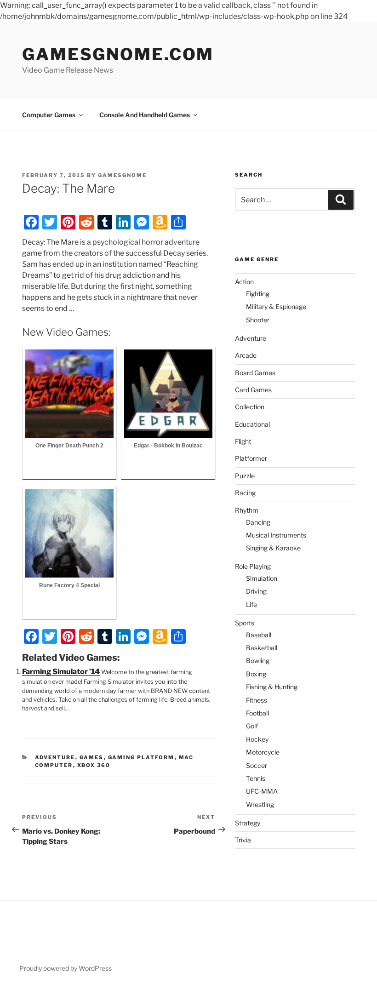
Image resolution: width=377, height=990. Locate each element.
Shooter (257, 320)
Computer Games (48, 115)
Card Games (253, 390)
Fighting (257, 294)
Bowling (257, 660)
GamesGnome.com (118, 54)
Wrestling (260, 804)
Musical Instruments (276, 535)
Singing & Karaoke (273, 548)
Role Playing (253, 566)
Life (251, 604)
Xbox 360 (94, 765)
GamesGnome (122, 175)
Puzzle (245, 476)
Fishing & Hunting (271, 687)
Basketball (261, 648)
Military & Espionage (276, 306)
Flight (243, 441)
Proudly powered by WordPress (65, 968)
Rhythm (246, 510)
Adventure (55, 757)
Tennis (255, 778)
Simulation (261, 578)
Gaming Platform (141, 757)
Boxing (256, 674)
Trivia (243, 840)
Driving (256, 591)
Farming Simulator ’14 (61, 671)
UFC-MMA (262, 791)
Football (257, 713)
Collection (249, 407)
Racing (245, 493)
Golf (252, 726)
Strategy (247, 823)
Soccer (256, 765)
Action (244, 282)
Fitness (256, 700)
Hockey (257, 739)
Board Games (255, 373)
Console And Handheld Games (144, 115)
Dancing (258, 522)
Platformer (251, 458)
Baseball (258, 635)
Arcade (246, 355)
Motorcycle (263, 752)
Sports (244, 623)
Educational (252, 424)
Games (92, 757)
